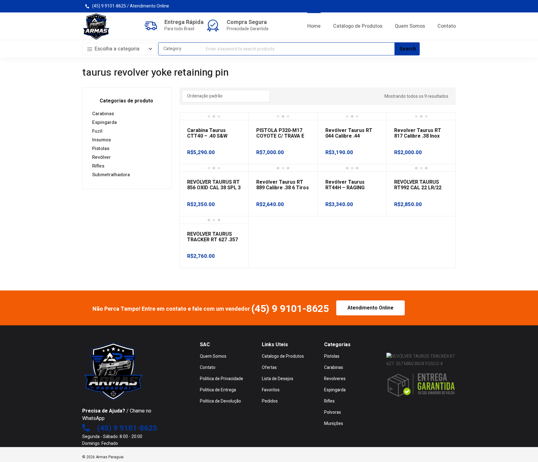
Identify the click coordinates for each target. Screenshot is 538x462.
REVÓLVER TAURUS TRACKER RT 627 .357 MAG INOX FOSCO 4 (212, 239)
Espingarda (104, 122)
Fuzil (97, 131)
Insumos (101, 139)
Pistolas (100, 148)
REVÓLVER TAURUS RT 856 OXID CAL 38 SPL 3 (214, 184)
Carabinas (103, 113)
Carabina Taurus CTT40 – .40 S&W (207, 133)
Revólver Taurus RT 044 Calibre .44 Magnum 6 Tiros (348, 136)
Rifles (98, 166)
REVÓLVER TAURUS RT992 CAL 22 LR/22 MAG (417, 187)
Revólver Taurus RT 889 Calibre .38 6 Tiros (282, 184)
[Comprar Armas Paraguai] (96, 26)
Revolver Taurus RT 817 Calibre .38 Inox (417, 133)
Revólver (101, 157)
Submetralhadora (111, 174)
